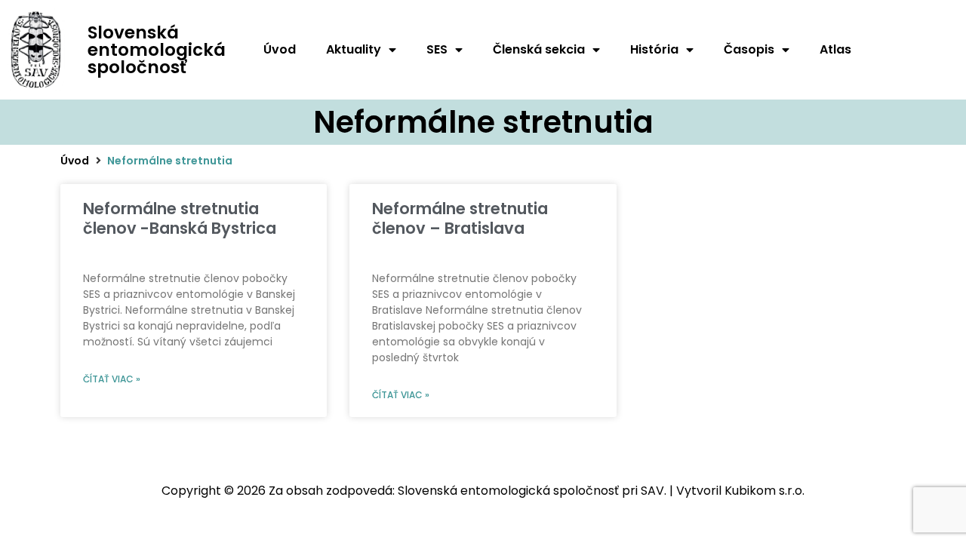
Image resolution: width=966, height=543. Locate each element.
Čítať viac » (111, 379)
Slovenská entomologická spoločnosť (157, 49)
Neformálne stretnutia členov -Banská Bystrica (179, 218)
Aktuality (353, 49)
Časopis (749, 49)
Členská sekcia (539, 49)
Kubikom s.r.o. (764, 490)
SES (437, 49)
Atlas (835, 49)
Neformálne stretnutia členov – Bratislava (460, 218)
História (654, 49)
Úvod (279, 49)
